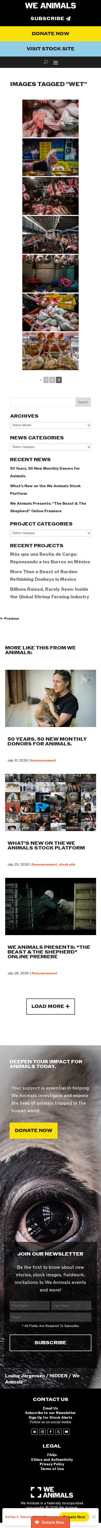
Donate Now (50, 34)
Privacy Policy (52, 1464)
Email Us (50, 1408)
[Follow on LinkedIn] (34, 1432)
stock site (67, 864)
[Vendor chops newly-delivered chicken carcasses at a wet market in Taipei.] (50, 312)
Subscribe (47, 19)
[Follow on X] (58, 1432)
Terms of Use (52, 1469)
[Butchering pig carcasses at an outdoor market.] (50, 235)
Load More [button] (47, 1006)
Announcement (43, 760)
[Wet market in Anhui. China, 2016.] (50, 351)
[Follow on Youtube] (66, 1432)
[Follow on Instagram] (42, 1432)
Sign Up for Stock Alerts (50, 1417)
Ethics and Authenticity (52, 1459)
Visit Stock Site (50, 49)
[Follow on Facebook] (50, 1432)
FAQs (52, 1455)
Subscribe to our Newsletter (50, 1412)
